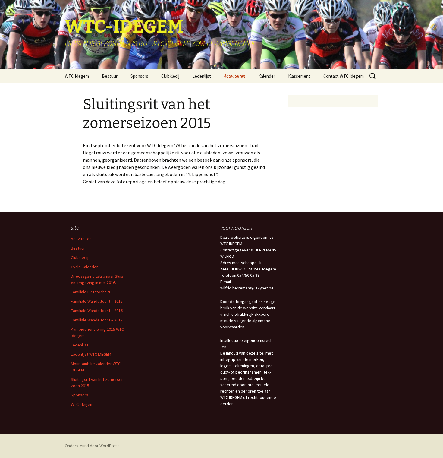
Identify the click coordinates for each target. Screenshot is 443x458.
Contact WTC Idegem (343, 76)
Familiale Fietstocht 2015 (93, 292)
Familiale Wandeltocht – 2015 (97, 301)
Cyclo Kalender (84, 267)
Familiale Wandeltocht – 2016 (97, 310)
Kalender (266, 76)
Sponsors (139, 76)
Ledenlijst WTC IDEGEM (91, 354)
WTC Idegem (77, 76)
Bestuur (110, 76)
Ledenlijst (201, 76)
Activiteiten (234, 76)
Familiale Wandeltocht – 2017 (97, 320)
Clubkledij (170, 76)
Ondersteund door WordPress (92, 445)
